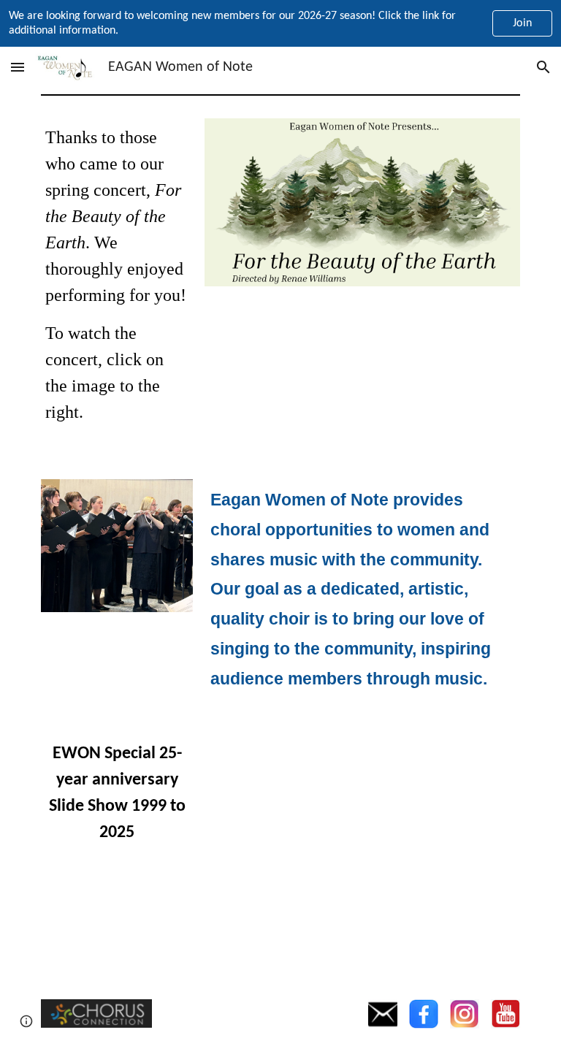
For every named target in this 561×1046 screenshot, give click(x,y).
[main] (117, 281)
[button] (17, 67)
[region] (280, 23)
